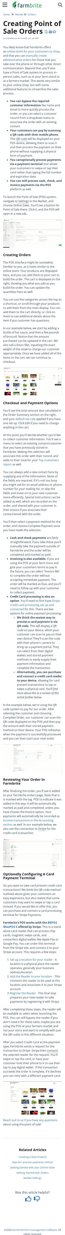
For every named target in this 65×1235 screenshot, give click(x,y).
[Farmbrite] (27, 3)
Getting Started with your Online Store (32, 1167)
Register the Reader (23, 993)
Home (6, 14)
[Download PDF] (47, 32)
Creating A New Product (32, 1157)
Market (19, 14)
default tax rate (26, 419)
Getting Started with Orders (32, 1172)
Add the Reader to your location (31, 976)
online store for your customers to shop (33, 51)
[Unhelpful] (37, 1200)
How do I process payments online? (32, 1162)
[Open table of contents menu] (6, 4)
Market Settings (32, 1178)
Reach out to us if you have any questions (30, 1120)
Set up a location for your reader (31, 960)
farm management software (40, 1230)
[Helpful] (28, 1200)
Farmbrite (18, 1230)
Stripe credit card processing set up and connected (35, 605)
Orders (32, 14)
